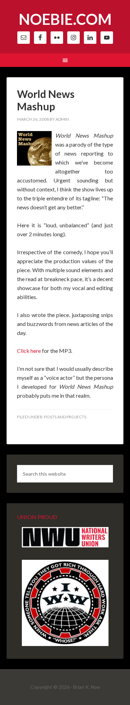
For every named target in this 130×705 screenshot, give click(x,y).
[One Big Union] (65, 644)
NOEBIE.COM (65, 19)
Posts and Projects (65, 416)
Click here (29, 350)
